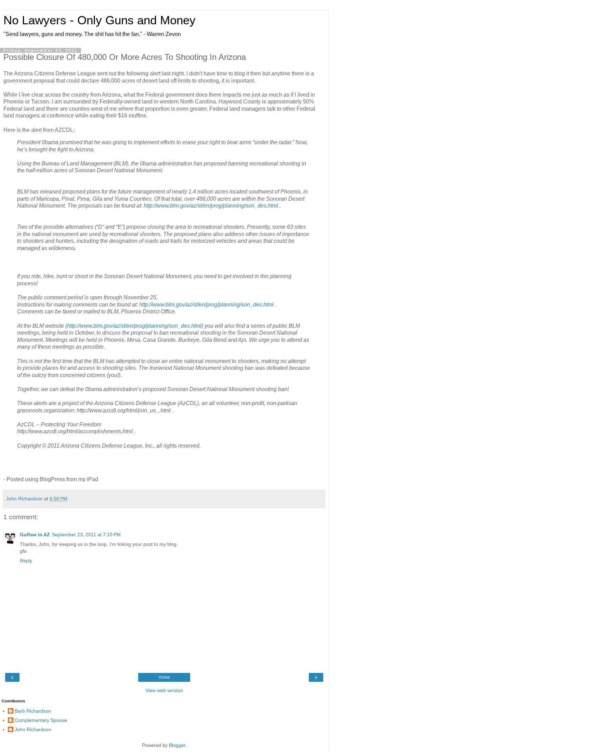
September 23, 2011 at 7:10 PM (86, 534)
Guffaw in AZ (35, 534)
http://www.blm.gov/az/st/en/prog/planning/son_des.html (211, 206)
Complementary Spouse (41, 720)
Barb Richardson (33, 711)
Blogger (177, 745)
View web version (164, 690)
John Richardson (33, 729)
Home (164, 677)
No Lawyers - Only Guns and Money (99, 20)
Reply (26, 560)
